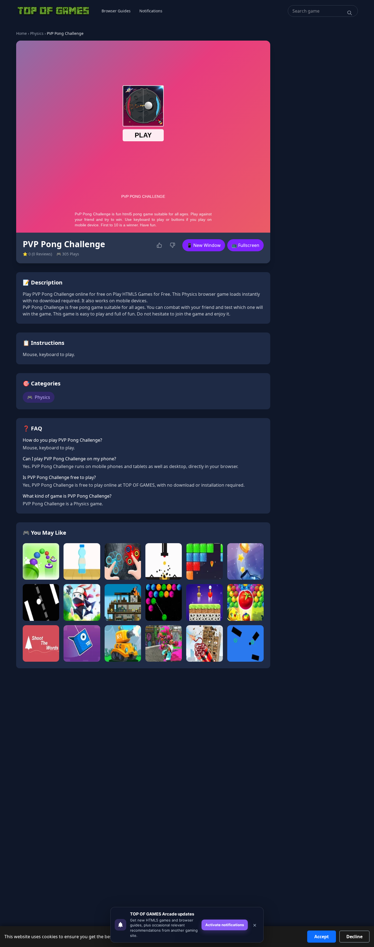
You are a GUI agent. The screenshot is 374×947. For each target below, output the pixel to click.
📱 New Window (204, 245)
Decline (354, 937)
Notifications (150, 10)
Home (21, 33)
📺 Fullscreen (245, 245)
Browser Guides (116, 10)
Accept (321, 937)
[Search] (350, 13)
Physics (37, 33)
